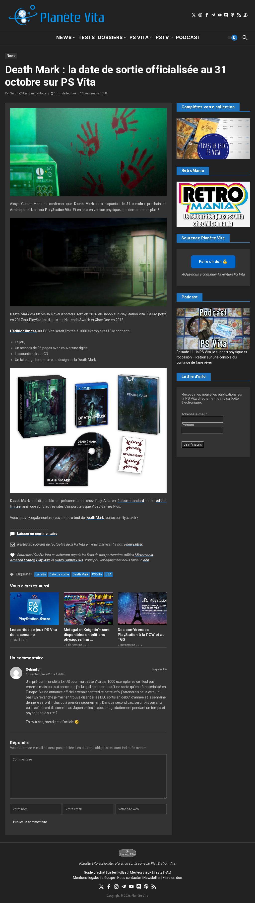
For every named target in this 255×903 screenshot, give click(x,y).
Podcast (188, 37)
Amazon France (22, 560)
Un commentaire (34, 93)
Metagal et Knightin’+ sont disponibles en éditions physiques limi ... (87, 634)
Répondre (159, 669)
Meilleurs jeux (140, 872)
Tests (86, 37)
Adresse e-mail (194, 414)
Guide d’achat (94, 872)
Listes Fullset (118, 872)
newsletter (134, 544)
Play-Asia (43, 560)
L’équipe (108, 878)
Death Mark (95, 518)
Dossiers (110, 37)
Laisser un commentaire (37, 534)
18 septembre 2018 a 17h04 (45, 674)
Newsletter (152, 878)
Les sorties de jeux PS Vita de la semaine (33, 632)
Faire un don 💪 (213, 261)
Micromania (143, 555)
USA (108, 574)
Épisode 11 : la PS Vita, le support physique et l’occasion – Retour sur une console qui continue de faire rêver (212, 357)
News (63, 37)
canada (40, 574)
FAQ (168, 872)
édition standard (131, 501)
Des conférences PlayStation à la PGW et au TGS (141, 634)
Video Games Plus (69, 560)
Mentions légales (86, 878)
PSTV (162, 37)
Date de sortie (59, 574)
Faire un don (172, 878)
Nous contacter (129, 878)
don (146, 560)
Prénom (188, 425)
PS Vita (139, 37)
